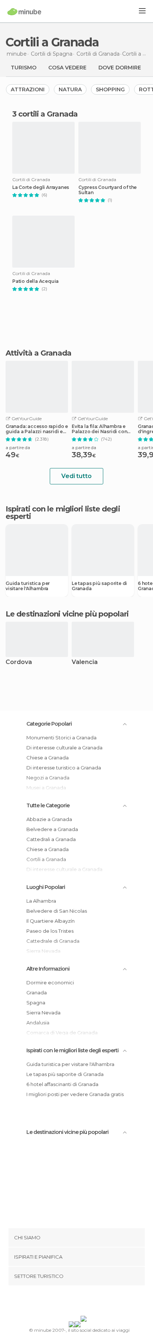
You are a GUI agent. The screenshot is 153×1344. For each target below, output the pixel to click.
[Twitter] (74, 1302)
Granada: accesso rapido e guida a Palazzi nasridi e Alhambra (37, 429)
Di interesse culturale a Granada (64, 748)
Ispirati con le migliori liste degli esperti (72, 1050)
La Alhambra (41, 901)
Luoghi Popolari (45, 887)
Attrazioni (28, 89)
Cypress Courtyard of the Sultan (107, 190)
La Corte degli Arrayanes (40, 187)
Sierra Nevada (43, 1013)
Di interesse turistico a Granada (63, 768)
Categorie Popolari (49, 723)
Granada (36, 992)
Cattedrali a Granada (51, 839)
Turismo (23, 67)
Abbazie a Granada (49, 819)
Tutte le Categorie (47, 805)
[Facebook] (65, 1302)
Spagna (35, 1002)
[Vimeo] (84, 1302)
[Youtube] (94, 1302)
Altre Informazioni (47, 968)
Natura (70, 89)
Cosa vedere (67, 67)
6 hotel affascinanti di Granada (62, 1084)
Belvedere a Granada (52, 829)
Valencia (85, 662)
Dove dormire (119, 67)
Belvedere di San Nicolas (56, 911)
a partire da (18, 447)
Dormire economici (50, 982)
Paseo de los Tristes (50, 931)
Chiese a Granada (47, 758)
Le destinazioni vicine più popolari (67, 614)
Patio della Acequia (35, 281)
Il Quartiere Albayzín (50, 921)
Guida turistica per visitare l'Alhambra (28, 586)
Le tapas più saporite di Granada (99, 586)
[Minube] (24, 11)
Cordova (19, 662)
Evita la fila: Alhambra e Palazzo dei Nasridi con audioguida (99, 429)
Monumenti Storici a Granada (61, 737)
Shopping (110, 89)
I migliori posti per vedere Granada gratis (75, 1094)
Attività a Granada (38, 353)
